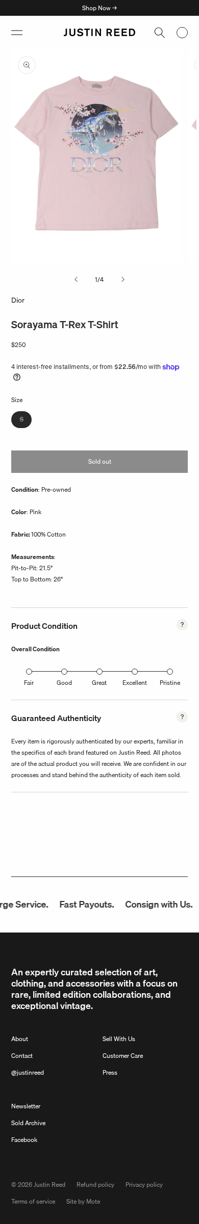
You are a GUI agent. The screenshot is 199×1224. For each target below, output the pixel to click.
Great (99, 682)
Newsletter (25, 1106)
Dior (17, 300)
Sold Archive (28, 1123)
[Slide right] (123, 280)
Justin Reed (49, 1184)
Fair (29, 682)
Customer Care (123, 1055)
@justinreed (27, 1072)
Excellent (134, 682)
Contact (22, 1055)
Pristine (170, 682)
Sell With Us (119, 1039)
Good (64, 682)
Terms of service (33, 1201)
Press (110, 1072)
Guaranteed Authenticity (56, 718)
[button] (17, 32)
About (19, 1039)
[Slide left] (76, 280)
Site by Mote (83, 1201)
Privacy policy (144, 1184)
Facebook (24, 1140)
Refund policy (95, 1184)
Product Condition (44, 625)
